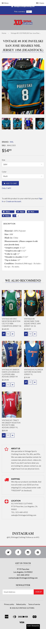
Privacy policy (9, 604)
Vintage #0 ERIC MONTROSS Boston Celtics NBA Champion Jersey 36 (11, 322)
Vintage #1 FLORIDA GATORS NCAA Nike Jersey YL (33, 371)
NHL (11, 142)
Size (3, 160)
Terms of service (34, 604)
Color (4, 172)
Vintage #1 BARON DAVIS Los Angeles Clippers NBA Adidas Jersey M (10, 373)
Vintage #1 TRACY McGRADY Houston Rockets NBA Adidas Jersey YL (11, 423)
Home (4, 33)
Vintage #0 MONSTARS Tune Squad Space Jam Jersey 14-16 (32, 322)
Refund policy (21, 604)
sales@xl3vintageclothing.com (24, 6)
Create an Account (13, 201)
